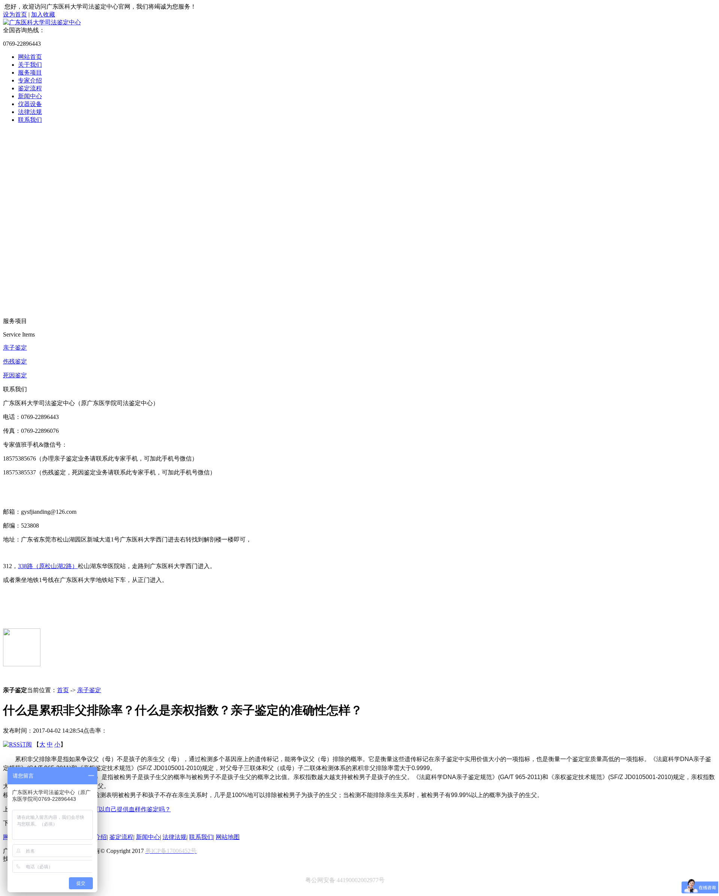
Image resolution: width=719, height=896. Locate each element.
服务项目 (30, 72)
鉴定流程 (30, 88)
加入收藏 (43, 14)
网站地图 (228, 837)
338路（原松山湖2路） (48, 566)
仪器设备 (30, 104)
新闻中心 (30, 96)
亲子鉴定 (15, 347)
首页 (63, 690)
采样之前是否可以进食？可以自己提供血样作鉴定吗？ (99, 809)
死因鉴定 (15, 375)
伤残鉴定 (15, 361)
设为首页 (15, 14)
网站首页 (30, 57)
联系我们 (30, 120)
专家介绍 (30, 80)
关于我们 (30, 64)
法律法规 (30, 112)
